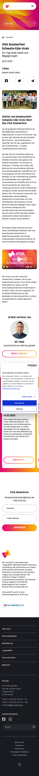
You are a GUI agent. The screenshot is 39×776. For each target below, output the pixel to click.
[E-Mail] (32, 80)
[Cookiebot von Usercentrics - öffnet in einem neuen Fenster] (28, 365)
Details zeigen (27, 396)
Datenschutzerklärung (11, 389)
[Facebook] (6, 80)
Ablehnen (19, 409)
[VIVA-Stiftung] (8, 6)
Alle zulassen (19, 403)
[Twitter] (19, 80)
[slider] (13, 267)
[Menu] (32, 6)
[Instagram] (10, 719)
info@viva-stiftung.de (15, 705)
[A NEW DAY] (19, 765)
